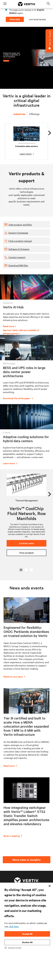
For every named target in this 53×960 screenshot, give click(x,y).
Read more (8, 326)
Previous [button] (6, 492)
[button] (26, 224)
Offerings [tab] (34, 114)
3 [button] (31, 570)
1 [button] (21, 570)
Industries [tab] (19, 114)
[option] (26, 141)
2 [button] (26, 570)
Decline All (27, 942)
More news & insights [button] (27, 859)
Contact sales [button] (26, 543)
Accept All (27, 933)
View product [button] (26, 552)
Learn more (26, 153)
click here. (14, 926)
